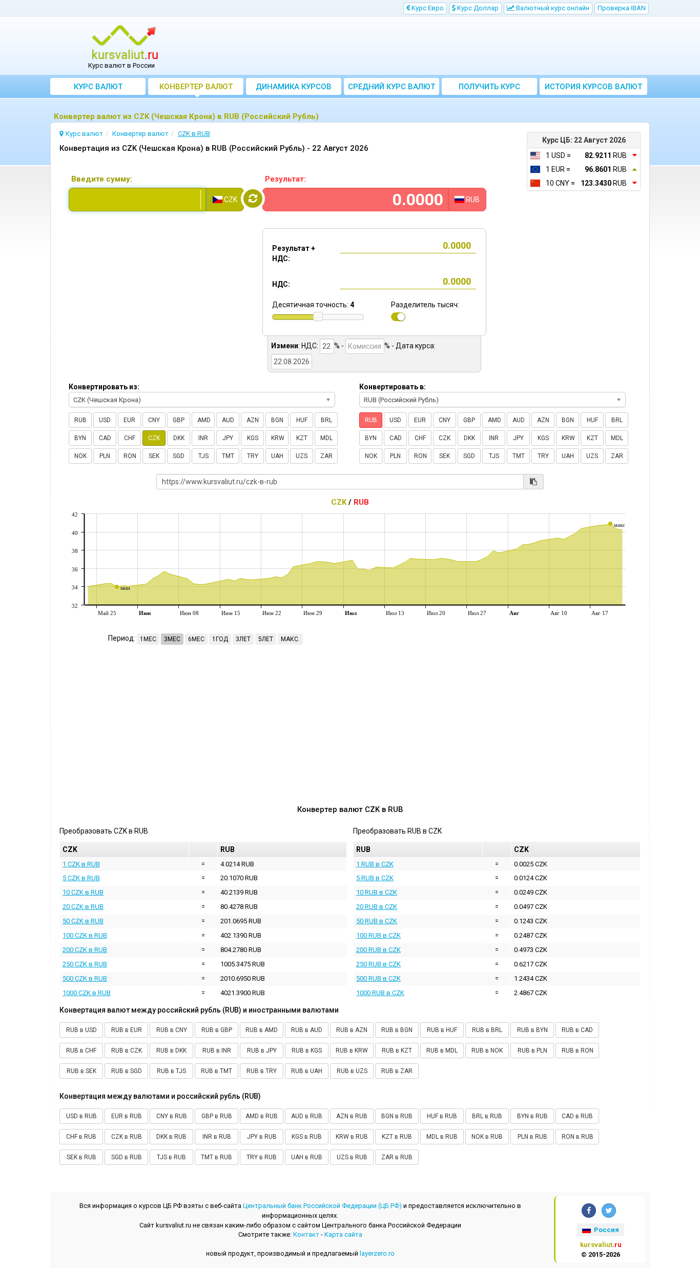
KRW (277, 438)
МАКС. (290, 639)
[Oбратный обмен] (253, 198)
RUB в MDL (442, 1050)
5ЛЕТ (265, 639)
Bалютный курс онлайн (551, 8)
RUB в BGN (397, 1030)
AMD (204, 420)
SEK (154, 456)
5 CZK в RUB (81, 878)
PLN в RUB (532, 1136)
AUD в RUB (306, 1116)
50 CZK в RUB (83, 921)
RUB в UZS (352, 1071)
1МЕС (148, 639)
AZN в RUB (351, 1116)
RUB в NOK (487, 1050)
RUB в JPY (262, 1050)
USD (105, 420)
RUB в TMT (216, 1071)
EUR (129, 420)
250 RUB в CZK (378, 964)
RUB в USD (81, 1030)
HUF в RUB (442, 1116)
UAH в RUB (306, 1157)
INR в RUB (216, 1136)
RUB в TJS (171, 1071)
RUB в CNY (171, 1030)
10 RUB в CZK (376, 892)
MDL (326, 438)
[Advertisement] (425, 46)
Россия (605, 1230)
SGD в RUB (126, 1157)
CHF (129, 438)
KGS (252, 438)
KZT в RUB (397, 1136)
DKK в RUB (171, 1136)
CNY (154, 420)
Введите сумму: (101, 179)
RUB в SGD (126, 1071)
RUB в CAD (577, 1030)
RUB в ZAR (397, 1071)
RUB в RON (577, 1050)
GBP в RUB (216, 1116)
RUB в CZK (126, 1050)
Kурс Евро (427, 8)
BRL (326, 420)
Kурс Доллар (477, 8)
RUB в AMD (261, 1030)
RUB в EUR (126, 1030)
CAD (105, 438)
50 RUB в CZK (376, 921)
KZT (301, 438)
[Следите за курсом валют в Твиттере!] (609, 1210)
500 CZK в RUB (85, 978)
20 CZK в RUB (83, 906)
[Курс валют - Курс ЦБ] (125, 42)
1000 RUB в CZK (380, 993)
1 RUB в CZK (375, 864)
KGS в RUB (307, 1136)
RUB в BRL (487, 1030)
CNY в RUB (171, 1116)
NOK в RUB (487, 1136)
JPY (227, 438)
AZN (252, 420)
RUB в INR (216, 1050)
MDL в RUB (442, 1136)
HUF (301, 420)
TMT (228, 456)
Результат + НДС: (293, 253)
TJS (203, 456)
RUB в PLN (532, 1050)
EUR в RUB (126, 1116)
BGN (277, 420)
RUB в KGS (307, 1050)
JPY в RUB (262, 1136)
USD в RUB (81, 1116)
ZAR (326, 456)
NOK (80, 456)
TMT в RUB (216, 1157)
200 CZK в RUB (85, 950)
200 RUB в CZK (378, 950)
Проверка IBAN (622, 8)
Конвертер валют (196, 86)
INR (203, 438)
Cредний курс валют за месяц (391, 88)
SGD (178, 456)
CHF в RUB (81, 1136)
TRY (252, 456)
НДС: (281, 284)
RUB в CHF (81, 1050)
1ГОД (220, 639)
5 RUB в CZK (375, 878)
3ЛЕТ (243, 639)
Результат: (285, 179)
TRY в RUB (261, 1157)
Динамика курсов (294, 86)
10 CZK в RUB (83, 892)
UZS (301, 456)
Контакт (306, 1234)
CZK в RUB (126, 1136)
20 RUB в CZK (376, 906)
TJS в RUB (171, 1157)
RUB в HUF (442, 1030)
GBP (178, 420)
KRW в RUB (352, 1136)
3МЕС (172, 639)
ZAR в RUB (397, 1157)
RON (129, 456)
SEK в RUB (81, 1157)
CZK (154, 438)
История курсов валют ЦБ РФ (593, 88)
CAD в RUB (577, 1116)
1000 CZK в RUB (87, 993)
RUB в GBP (216, 1030)
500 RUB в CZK (378, 978)
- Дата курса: (414, 346)
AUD (228, 420)
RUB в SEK (81, 1071)
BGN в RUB (397, 1116)
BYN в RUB (532, 1116)
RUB (80, 420)
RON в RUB (577, 1136)
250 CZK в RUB (85, 964)
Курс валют (98, 86)
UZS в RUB (352, 1157)
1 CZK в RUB (81, 864)
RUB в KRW (352, 1050)
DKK (178, 438)
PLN (104, 456)
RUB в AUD (306, 1030)
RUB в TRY (261, 1071)
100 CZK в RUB (85, 935)
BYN (80, 438)
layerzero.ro (377, 1253)
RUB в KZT (397, 1050)
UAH (277, 456)
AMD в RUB (261, 1116)
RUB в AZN (351, 1030)
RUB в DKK (171, 1050)
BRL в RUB (487, 1116)
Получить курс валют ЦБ (489, 88)
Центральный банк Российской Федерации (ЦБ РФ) (322, 1206)
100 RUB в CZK (378, 935)
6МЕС (196, 639)
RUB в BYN (532, 1030)
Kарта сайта (343, 1234)
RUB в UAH (306, 1071)
